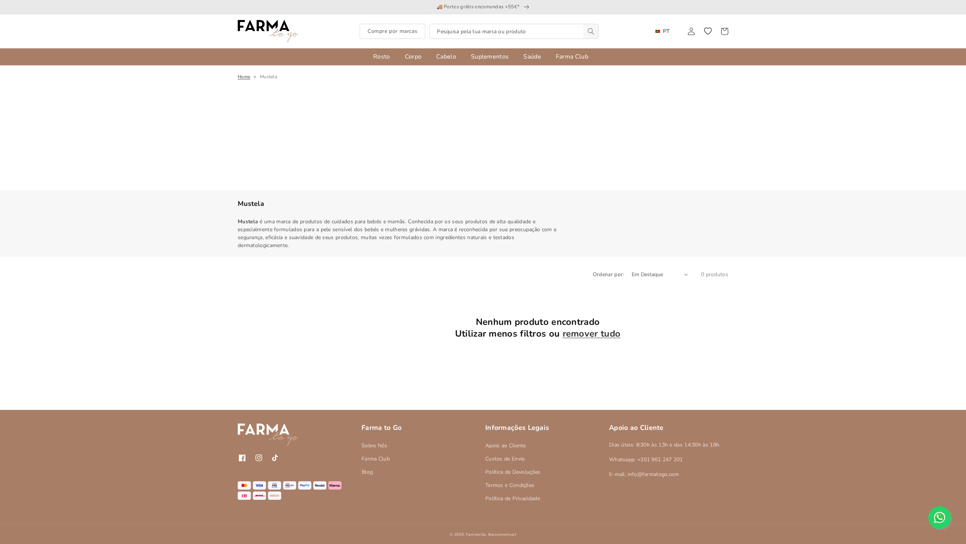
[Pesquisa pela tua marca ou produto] (590, 31)
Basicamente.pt (502, 534)
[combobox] (513, 31)
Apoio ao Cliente (505, 445)
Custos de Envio (505, 458)
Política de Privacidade (512, 498)
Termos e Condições (509, 485)
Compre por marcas (392, 31)
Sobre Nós (374, 445)
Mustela (268, 77)
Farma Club (375, 458)
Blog (367, 472)
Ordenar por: (608, 274)
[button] (708, 31)
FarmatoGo (476, 534)
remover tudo (592, 334)
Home (244, 77)
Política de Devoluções (513, 472)
